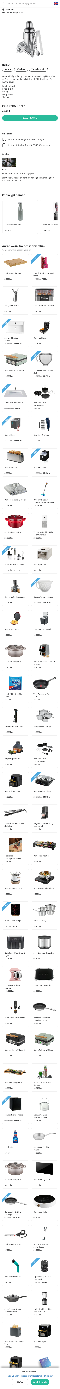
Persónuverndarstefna (31, 1376)
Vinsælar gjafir (38, 69)
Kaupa (30, 118)
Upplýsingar (13, 1376)
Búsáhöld (21, 69)
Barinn (7, 69)
